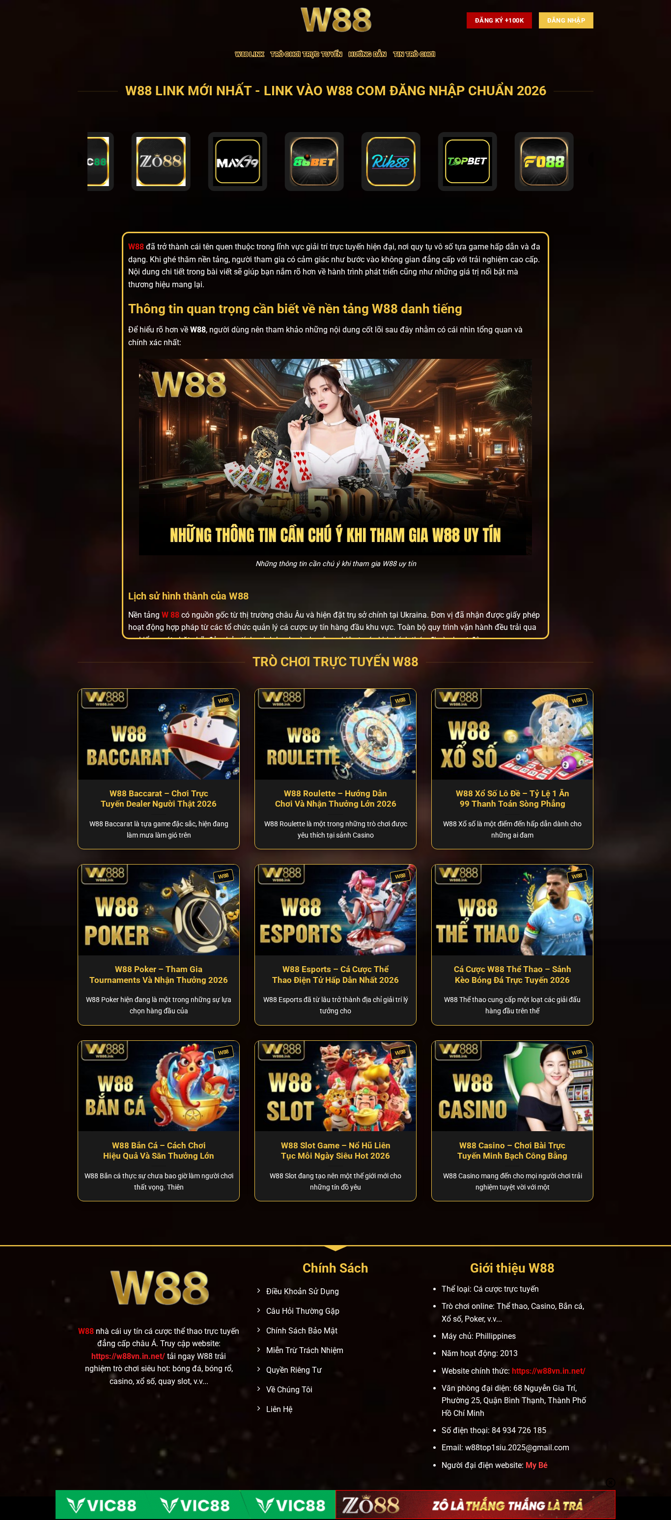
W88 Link (249, 54)
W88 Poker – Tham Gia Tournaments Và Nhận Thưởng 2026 (158, 975)
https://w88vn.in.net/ (128, 1356)
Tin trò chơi (414, 54)
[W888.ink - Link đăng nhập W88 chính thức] (335, 20)
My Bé (537, 1465)
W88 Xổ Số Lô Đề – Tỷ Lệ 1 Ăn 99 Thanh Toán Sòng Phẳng (512, 799)
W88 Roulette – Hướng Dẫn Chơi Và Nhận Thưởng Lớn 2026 (335, 799)
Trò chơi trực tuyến (306, 54)
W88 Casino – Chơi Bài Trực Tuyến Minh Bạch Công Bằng (512, 1151)
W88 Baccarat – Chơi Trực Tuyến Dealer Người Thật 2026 (159, 799)
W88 (86, 1331)
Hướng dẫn (367, 54)
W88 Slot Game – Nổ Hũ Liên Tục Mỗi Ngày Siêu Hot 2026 (336, 1151)
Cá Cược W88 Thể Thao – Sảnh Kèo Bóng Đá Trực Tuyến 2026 (512, 975)
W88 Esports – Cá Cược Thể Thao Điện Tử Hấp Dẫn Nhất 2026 (335, 975)
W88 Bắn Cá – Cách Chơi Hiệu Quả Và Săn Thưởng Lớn (158, 1151)
